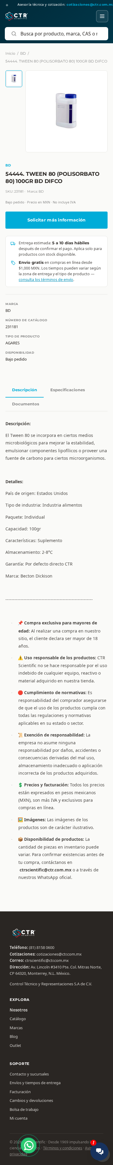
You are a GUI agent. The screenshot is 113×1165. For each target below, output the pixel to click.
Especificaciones (67, 389)
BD (23, 53)
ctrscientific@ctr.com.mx (47, 960)
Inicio (10, 53)
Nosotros (18, 1010)
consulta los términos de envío (46, 279)
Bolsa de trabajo (24, 1109)
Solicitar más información (56, 220)
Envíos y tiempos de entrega (35, 1082)
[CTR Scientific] (16, 16)
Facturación (20, 1091)
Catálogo (18, 1018)
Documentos (25, 403)
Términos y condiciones (62, 1148)
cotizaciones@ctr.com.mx (59, 954)
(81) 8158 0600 (41, 947)
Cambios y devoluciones (31, 1100)
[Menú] (102, 16)
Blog (14, 1036)
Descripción (24, 389)
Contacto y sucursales (29, 1074)
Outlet (15, 1045)
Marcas (16, 1027)
